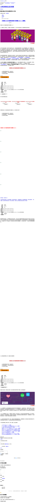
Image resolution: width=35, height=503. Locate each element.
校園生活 (7, 446)
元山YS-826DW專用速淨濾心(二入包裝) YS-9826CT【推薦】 (11, 431)
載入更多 (2, 449)
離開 (4, 501)
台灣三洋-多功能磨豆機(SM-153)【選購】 (8, 432)
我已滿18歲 (2, 501)
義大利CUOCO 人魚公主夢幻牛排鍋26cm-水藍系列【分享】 (11, 429)
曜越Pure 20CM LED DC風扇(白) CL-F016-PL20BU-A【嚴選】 (11, 428)
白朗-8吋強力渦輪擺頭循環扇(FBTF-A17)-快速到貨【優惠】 (11, 434)
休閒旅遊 (7, 13)
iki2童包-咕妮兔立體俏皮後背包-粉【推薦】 (8, 427)
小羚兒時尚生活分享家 (7, 6)
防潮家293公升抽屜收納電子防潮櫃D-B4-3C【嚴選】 (14, 20)
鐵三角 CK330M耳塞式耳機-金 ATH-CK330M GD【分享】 (10, 433)
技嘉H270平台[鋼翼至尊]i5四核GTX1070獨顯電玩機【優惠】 (11, 430)
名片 (2, 17)
